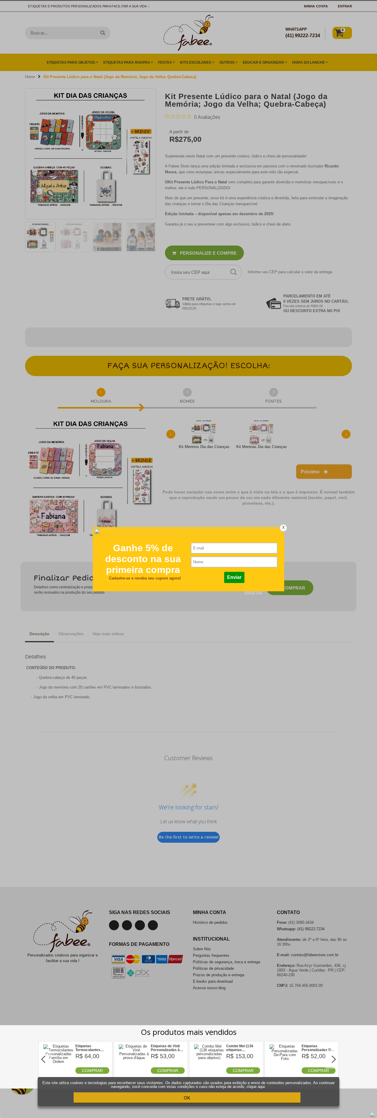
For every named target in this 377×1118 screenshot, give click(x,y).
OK (187, 1097)
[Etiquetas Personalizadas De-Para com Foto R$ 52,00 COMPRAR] (284, 1072)
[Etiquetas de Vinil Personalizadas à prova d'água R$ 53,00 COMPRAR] (134, 1072)
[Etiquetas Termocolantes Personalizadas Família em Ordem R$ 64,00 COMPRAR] (58, 1072)
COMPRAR (92, 1070)
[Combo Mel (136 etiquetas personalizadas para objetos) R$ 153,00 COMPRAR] (209, 1072)
